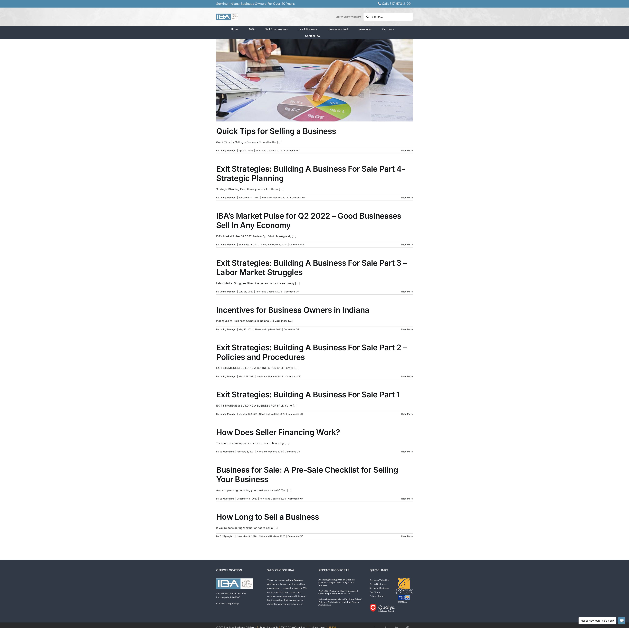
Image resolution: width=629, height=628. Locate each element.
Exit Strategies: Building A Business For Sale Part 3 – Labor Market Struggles (311, 267)
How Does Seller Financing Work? (278, 432)
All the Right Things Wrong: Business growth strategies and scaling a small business (336, 582)
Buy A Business (377, 584)
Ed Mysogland (227, 451)
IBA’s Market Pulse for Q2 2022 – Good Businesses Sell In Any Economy (308, 220)
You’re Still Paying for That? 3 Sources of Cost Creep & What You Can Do (338, 592)
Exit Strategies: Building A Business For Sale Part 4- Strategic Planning (310, 173)
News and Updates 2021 (270, 451)
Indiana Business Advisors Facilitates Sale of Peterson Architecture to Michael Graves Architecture (340, 602)
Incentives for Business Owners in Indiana (292, 310)
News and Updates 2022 (275, 197)
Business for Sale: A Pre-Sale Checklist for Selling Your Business (307, 474)
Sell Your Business (379, 588)
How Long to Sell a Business (267, 517)
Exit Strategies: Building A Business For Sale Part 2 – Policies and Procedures (311, 352)
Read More (407, 150)
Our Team (375, 592)
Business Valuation (379, 580)
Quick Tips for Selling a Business (276, 131)
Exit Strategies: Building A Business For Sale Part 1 (308, 394)
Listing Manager (228, 150)
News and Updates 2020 (273, 498)
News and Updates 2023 (269, 150)
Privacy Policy (377, 596)
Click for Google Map (227, 603)
